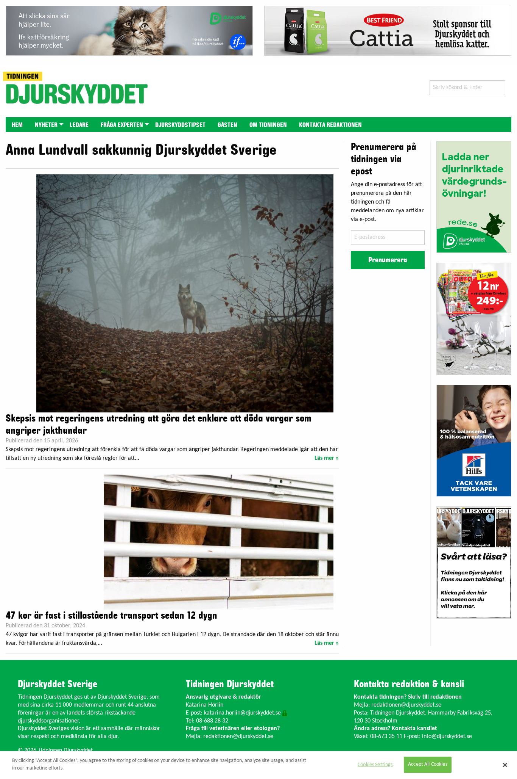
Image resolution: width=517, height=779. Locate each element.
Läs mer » (327, 458)
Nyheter (46, 125)
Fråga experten (122, 125)
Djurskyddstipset (180, 125)
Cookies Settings (375, 765)
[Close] (505, 765)
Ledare (79, 125)
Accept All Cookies (427, 765)
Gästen (227, 125)
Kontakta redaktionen (330, 125)
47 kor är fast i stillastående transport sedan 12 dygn (111, 615)
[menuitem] (17, 124)
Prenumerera (387, 260)
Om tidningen (268, 125)
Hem (17, 125)
